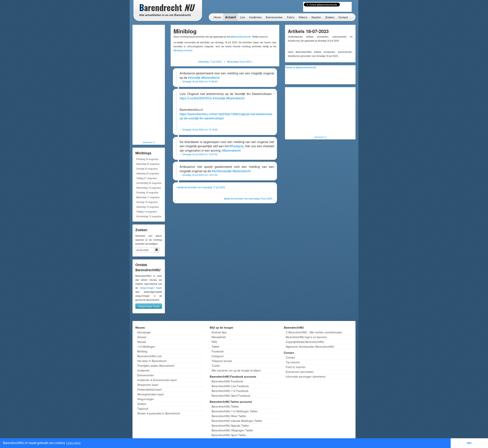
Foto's (290, 17)
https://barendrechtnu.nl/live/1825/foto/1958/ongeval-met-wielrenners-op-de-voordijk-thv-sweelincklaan (226, 116)
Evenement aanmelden (300, 372)
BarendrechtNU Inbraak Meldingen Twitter (237, 421)
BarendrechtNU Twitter (225, 406)
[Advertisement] (148, 83)
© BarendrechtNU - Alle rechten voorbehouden (314, 332)
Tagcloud (142, 408)
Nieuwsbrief (219, 337)
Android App (219, 332)
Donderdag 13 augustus (148, 216)
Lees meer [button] (73, 443)
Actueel (230, 17)
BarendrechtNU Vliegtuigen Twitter (232, 430)
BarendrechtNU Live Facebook (230, 386)
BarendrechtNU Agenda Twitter (230, 425)
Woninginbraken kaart (150, 394)
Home (217, 17)
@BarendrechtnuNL (241, 36)
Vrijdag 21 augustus (146, 178)
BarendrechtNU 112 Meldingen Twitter (235, 411)
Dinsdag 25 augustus (147, 159)
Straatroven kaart (147, 385)
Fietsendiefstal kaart (149, 389)
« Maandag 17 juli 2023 (209, 61)
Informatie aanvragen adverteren (306, 376)
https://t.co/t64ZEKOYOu (196, 98)
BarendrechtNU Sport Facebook (231, 395)
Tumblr (216, 366)
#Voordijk (194, 77)
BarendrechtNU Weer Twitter (229, 416)
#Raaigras (237, 146)
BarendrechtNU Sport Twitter (229, 435)
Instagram (218, 356)
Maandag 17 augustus (148, 197)
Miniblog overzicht (182, 50)
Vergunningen (145, 399)
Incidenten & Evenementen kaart (157, 380)
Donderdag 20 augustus (148, 182)
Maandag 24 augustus (148, 163)
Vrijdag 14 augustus (146, 211)
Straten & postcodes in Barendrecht (158, 413)
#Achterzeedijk (222, 171)
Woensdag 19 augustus (148, 187)
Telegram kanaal (222, 361)
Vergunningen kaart (151, 287)
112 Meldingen (146, 346)
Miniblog (142, 351)
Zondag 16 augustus (147, 201)
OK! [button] (469, 443)
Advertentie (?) (149, 142)
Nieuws (141, 342)
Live (242, 17)
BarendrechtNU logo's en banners (306, 337)
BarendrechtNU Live (149, 356)
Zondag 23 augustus (147, 168)
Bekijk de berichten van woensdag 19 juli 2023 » (249, 198)
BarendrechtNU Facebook (227, 381)
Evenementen (274, 17)
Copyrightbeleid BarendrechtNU (305, 342)
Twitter (216, 346)
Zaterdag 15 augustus (147, 206)
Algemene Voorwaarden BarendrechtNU (310, 346)
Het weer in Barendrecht (152, 361)
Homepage (144, 332)
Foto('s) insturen (296, 367)
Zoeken (329, 17)
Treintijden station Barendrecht (155, 366)
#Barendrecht (210, 77)
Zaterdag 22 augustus (147, 173)
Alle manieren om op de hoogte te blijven (236, 370)
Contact (343, 17)
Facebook (218, 351)
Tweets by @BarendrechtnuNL (301, 67)
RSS (214, 342)
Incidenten (255, 17)
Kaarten (316, 17)
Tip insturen (293, 362)
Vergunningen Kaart (149, 306)
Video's (303, 17)
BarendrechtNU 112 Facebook (230, 391)
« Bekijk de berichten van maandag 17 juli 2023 (200, 187)
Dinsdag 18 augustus (147, 192)
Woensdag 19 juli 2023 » (240, 61)
